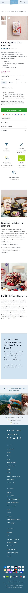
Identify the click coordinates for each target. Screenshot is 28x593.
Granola (9, 455)
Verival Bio (3, 11)
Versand (11, 585)
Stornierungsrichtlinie (17, 587)
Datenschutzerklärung (12, 552)
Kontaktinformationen (18, 585)
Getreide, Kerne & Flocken (13, 476)
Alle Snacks (11, 11)
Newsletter (9, 516)
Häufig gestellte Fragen (12, 502)
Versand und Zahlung (12, 542)
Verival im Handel (11, 506)
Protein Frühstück (11, 462)
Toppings (9, 472)
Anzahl (17, 79)
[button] (3, 2)
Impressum (9, 532)
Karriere (9, 512)
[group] (11, 404)
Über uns (9, 492)
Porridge (9, 452)
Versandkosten (16, 75)
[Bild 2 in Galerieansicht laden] (3, 23)
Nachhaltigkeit (10, 495)
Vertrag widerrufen (11, 549)
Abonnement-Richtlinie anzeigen (8, 104)
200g (4, 82)
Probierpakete (10, 479)
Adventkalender (11, 483)
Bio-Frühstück (10, 449)
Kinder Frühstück (11, 466)
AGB (8, 535)
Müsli (8, 459)
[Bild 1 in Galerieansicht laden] (3, 18)
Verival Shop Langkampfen (13, 499)
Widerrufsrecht (11, 545)
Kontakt (9, 556)
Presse (8, 509)
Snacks (8, 469)
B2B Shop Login (11, 523)
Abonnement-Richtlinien (13, 539)
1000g (10, 82)
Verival (13, 581)
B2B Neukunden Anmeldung (14, 519)
